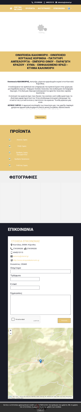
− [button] (10, 333)
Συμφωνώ (40, 410)
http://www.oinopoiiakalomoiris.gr (26, 260)
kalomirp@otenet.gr (21, 256)
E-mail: (13, 284)
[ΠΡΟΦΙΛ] (11, 8)
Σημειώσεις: (16, 293)
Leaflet (10, 396)
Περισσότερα (40, 117)
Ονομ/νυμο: (15, 268)
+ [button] (10, 330)
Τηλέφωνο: (15, 275)
